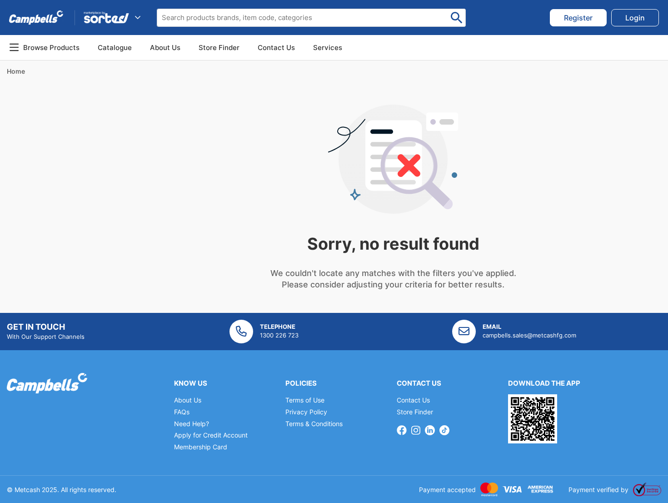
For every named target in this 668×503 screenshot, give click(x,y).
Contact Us (413, 400)
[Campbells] (36, 17)
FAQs (181, 412)
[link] (578, 17)
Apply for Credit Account (211, 435)
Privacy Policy (306, 412)
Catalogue (115, 47)
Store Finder (415, 412)
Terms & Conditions (314, 424)
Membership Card (200, 447)
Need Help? (191, 424)
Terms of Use (304, 400)
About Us (165, 47)
